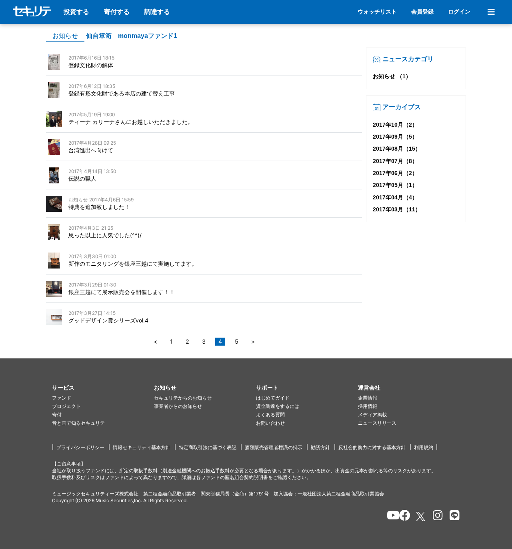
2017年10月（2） (395, 124)
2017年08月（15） (397, 148)
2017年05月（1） (395, 185)
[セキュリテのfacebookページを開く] (402, 516)
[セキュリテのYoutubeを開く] (390, 516)
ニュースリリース (377, 423)
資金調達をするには (277, 406)
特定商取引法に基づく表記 (207, 447)
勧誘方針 (320, 447)
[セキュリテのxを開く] (421, 516)
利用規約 (423, 447)
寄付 (57, 415)
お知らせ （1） (392, 76)
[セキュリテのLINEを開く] (453, 516)
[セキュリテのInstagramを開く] (436, 516)
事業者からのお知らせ (178, 406)
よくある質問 (270, 415)
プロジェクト (66, 406)
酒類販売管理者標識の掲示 (273, 447)
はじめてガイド (273, 398)
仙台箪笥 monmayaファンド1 (131, 35)
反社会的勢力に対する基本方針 (372, 447)
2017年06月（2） (395, 173)
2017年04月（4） (395, 197)
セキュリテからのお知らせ (183, 398)
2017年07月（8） (395, 161)
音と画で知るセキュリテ (78, 423)
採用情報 (367, 406)
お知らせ (65, 35)
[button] (103, 388)
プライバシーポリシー (80, 447)
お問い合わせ (270, 423)
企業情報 (367, 398)
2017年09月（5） (395, 136)
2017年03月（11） (397, 209)
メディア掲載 (372, 415)
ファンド (61, 398)
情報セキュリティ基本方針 (141, 447)
